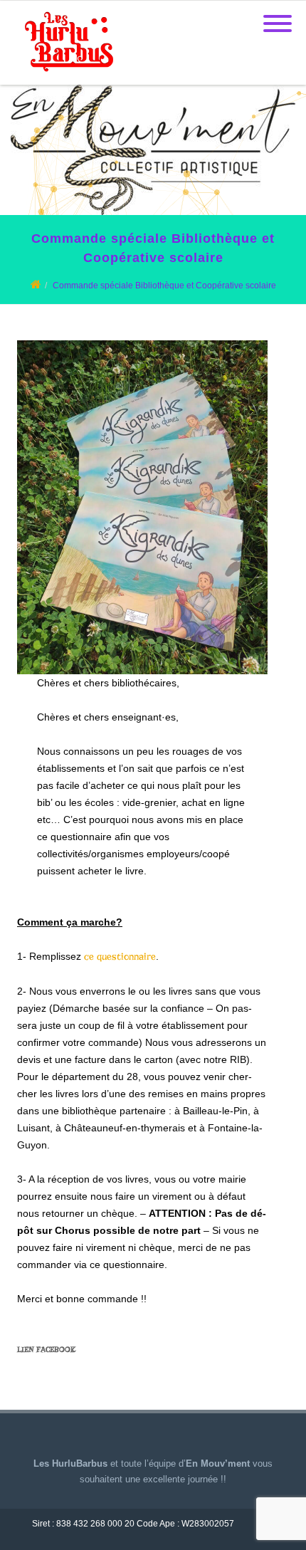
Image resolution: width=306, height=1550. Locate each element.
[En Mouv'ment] (65, 79)
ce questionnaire (120, 957)
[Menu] (277, 15)
